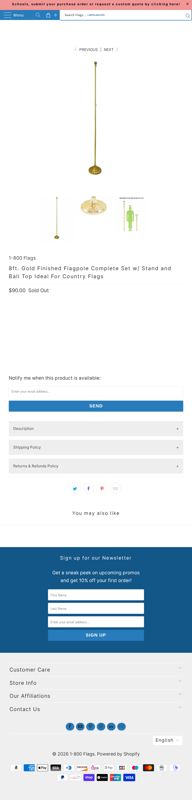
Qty (12, 311)
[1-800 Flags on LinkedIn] (111, 727)
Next (109, 49)
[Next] (176, 127)
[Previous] (11, 127)
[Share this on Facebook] (88, 488)
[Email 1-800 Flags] (121, 727)
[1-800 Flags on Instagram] (101, 727)
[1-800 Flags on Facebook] (70, 727)
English (165, 740)
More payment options (96, 366)
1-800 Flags (22, 258)
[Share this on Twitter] (75, 488)
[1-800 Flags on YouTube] (80, 727)
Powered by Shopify (118, 754)
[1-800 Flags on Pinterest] (90, 727)
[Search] (39, 15)
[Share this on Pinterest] (102, 488)
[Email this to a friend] (115, 488)
